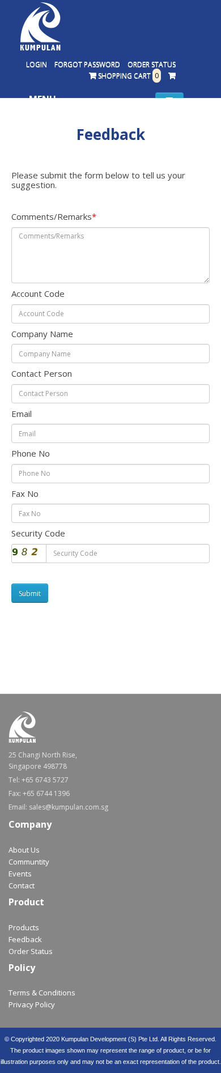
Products (23, 927)
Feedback (25, 939)
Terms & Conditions (41, 992)
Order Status (152, 64)
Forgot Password (87, 64)
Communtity (28, 862)
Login (36, 64)
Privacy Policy (31, 1004)
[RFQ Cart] (172, 76)
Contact (21, 885)
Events (20, 873)
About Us (24, 850)
